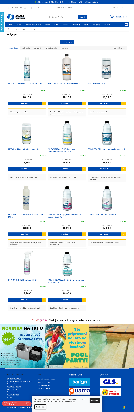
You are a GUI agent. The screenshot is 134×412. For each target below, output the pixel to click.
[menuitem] (10, 24)
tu (74, 402)
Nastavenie (40, 407)
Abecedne (64, 48)
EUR (114, 8)
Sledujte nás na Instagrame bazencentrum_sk (75, 320)
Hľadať (82, 17)
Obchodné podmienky (64, 8)
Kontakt (10, 397)
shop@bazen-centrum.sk (91, 2)
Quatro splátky (12, 389)
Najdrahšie (37, 48)
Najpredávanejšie (51, 48)
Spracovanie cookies (14, 384)
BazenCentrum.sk (44, 385)
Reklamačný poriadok (14, 386)
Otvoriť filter (67, 42)
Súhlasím (94, 401)
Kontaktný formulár (13, 394)
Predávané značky (13, 392)
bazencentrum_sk (44, 388)
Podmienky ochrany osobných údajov (19, 381)
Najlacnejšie (26, 48)
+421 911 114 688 (64, 2)
